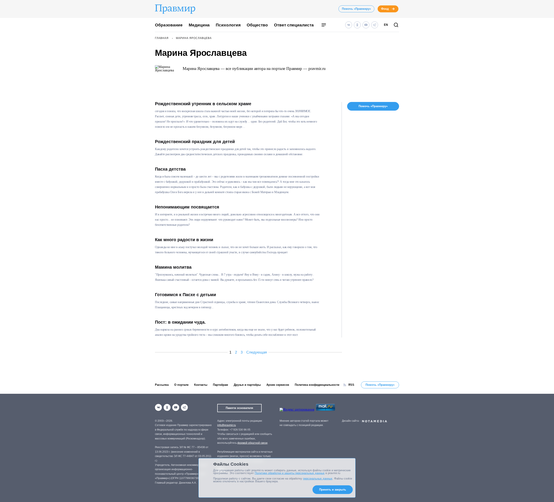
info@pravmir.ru (226, 425)
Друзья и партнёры (247, 384)
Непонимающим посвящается (187, 207)
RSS (351, 384)
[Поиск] (396, 25)
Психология (228, 25)
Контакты (200, 384)
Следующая (256, 352)
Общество (257, 25)
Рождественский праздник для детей (195, 141)
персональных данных (317, 478)
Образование (169, 25)
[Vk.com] (348, 24)
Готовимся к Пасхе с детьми (185, 294)
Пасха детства (170, 169)
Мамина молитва (173, 267)
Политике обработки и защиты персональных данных (290, 473)
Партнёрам (220, 384)
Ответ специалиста (294, 25)
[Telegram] (374, 24)
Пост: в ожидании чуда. (180, 322)
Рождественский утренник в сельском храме (203, 103)
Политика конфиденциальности (317, 384)
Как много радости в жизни (184, 239)
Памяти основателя (239, 408)
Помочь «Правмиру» (356, 8)
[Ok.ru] (357, 24)
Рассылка (162, 384)
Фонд (385, 8)
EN (386, 24)
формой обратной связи (252, 442)
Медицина (199, 25)
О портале (181, 384)
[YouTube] (365, 24)
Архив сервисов (277, 384)
